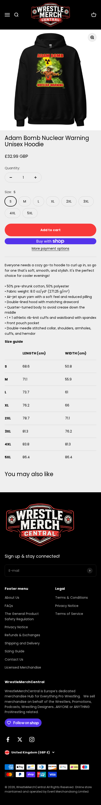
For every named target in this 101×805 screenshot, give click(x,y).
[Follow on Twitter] (20, 739)
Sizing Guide (14, 651)
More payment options (50, 248)
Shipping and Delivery (22, 643)
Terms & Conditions (71, 597)
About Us (12, 597)
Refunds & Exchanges (22, 635)
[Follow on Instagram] (32, 739)
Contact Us (14, 659)
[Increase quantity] (35, 177)
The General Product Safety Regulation (22, 616)
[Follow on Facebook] (8, 739)
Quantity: (12, 168)
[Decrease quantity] (11, 177)
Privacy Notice (16, 627)
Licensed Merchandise (23, 667)
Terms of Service (69, 613)
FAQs (9, 605)
